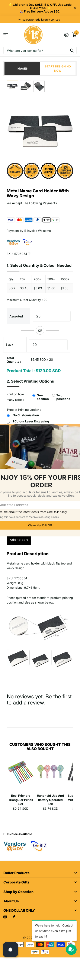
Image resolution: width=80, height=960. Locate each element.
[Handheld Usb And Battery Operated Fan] (50, 775)
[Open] (10, 949)
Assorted (16, 316)
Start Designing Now (58, 68)
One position (43, 397)
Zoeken (72, 50)
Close (75, 8)
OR (40, 330)
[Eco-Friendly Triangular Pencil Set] (20, 775)
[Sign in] (66, 35)
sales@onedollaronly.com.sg (41, 19)
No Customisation (26, 415)
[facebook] (14, 916)
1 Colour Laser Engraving (31, 421)
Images (22, 68)
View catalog (5, 35)
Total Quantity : (14, 359)
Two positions (63, 397)
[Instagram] (5, 916)
